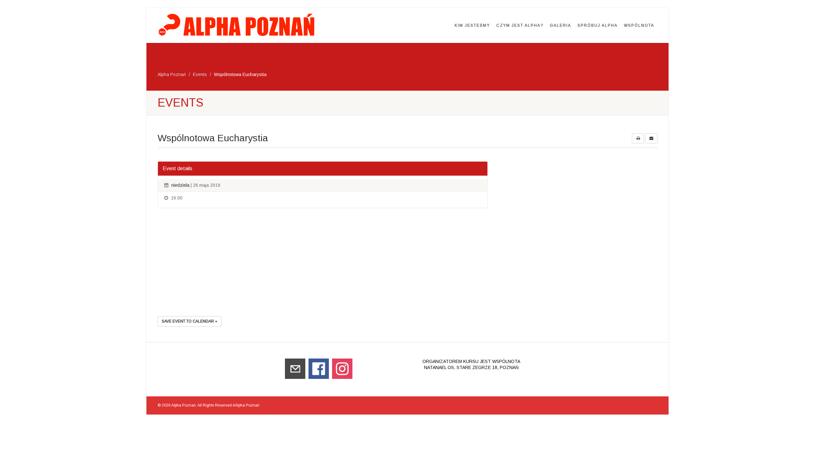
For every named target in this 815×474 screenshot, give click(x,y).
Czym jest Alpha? (519, 25)
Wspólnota (639, 25)
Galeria (560, 25)
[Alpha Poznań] (238, 25)
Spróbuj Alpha (598, 25)
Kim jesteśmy (472, 25)
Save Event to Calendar (188, 321)
